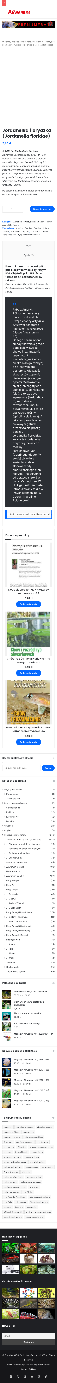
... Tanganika (12, 894)
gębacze (7, 1152)
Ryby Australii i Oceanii (17, 935)
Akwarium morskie (15, 876)
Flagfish (37, 228)
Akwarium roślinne (15, 867)
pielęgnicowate (10, 1182)
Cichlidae (22, 1147)
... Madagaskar (13, 908)
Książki (7, 830)
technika (7, 1207)
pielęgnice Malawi (34, 1177)
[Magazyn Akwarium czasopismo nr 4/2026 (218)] (10, 1293)
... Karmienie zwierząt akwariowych (23, 848)
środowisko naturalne (34, 1217)
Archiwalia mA (13, 798)
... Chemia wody (14, 857)
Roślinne (10, 812)
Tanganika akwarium (39, 1202)
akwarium (8, 1127)
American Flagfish (24, 228)
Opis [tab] (28, 245)
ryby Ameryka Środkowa (40, 1197)
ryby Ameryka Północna (29, 234)
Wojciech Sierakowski (13, 1212)
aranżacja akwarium (24, 1142)
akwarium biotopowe (24, 1127)
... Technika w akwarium (18, 853)
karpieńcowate (10, 234)
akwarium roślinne (11, 1132)
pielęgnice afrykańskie (13, 1177)
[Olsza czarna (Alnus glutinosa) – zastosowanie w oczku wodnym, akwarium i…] (46, 1293)
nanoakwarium (32, 1167)
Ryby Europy (12, 880)
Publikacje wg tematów (22, 42)
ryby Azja (8, 1202)
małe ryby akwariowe (12, 1167)
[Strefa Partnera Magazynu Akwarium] (28, 1293)
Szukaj (48, 768)
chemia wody (42, 1142)
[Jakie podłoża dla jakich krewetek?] (10, 1259)
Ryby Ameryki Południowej (19, 912)
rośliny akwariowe (11, 1192)
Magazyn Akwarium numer (15, 1162)
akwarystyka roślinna (34, 1137)
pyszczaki (34, 1187)
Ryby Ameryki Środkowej (18, 926)
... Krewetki (11, 944)
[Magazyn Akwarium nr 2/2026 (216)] (46, 1314)
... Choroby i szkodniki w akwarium (23, 844)
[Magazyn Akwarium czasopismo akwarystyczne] (19, 12)
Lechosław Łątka (32, 1157)
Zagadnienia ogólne (15, 971)
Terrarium (10, 962)
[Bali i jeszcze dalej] (10, 1303)
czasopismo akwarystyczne (41, 1147)
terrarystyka (32, 1207)
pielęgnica (26, 1172)
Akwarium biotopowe (16, 862)
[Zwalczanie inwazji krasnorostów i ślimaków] (46, 1269)
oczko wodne (47, 1167)
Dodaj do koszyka (42, 209)
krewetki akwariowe (12, 1157)
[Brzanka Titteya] (10, 1314)
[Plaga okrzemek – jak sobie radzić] (28, 1248)
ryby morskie (21, 1202)
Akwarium (8, 826)
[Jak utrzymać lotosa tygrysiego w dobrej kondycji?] (28, 1269)
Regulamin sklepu (42, 1364)
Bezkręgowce (13, 939)
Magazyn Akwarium (13, 789)
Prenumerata (12, 794)
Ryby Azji (10, 885)
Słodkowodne (13, 807)
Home (7, 42)
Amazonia (8, 1142)
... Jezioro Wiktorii (15, 903)
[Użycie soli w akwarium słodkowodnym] (28, 1259)
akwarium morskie (44, 1127)
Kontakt (24, 1369)
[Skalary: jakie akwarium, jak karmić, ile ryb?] (10, 1248)
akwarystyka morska (12, 1137)
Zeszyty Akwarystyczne (15, 803)
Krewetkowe (12, 816)
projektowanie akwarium (31, 1182)
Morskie (10, 821)
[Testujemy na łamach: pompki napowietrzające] (10, 1269)
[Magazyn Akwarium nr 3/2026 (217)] (28, 1314)
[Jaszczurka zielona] (28, 1303)
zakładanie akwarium (12, 1217)
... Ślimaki (10, 953)
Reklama (32, 1369)
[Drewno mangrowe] (46, 1303)
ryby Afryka (27, 1192)
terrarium (19, 1207)
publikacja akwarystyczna (15, 1187)
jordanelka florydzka (20, 231)
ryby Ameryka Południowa (14, 1197)
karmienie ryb (37, 1152)
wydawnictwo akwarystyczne (38, 1212)
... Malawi (10, 898)
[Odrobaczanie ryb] (46, 1259)
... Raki (9, 948)
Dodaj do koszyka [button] (28, 604)
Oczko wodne (13, 967)
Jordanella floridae (39, 231)
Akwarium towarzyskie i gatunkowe (29, 222)
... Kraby (10, 958)
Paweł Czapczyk (11, 1172)
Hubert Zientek (21, 1152)
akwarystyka (28, 1132)
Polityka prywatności (23, 1364)
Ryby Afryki (12, 889)
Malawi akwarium (37, 1162)
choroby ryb (9, 1147)
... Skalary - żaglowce (16, 917)
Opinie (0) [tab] (29, 255)
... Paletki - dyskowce (16, 921)
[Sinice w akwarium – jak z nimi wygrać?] (46, 1248)
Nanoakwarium (13, 871)
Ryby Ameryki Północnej (18, 930)
